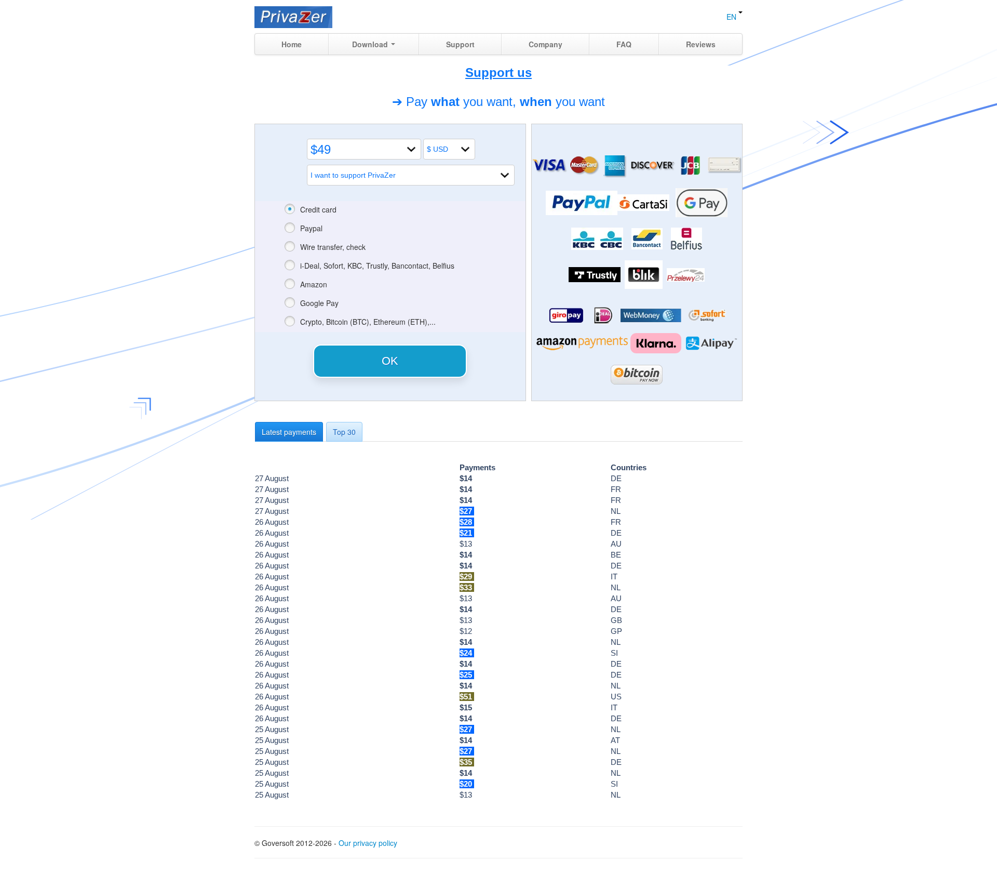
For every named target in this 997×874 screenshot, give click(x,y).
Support (460, 44)
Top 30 (344, 432)
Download (371, 44)
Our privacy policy (368, 843)
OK (390, 360)
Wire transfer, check (333, 247)
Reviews (701, 44)
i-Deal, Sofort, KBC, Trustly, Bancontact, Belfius (377, 265)
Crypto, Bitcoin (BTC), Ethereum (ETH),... (368, 321)
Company (545, 44)
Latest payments (289, 432)
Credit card (318, 209)
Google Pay (319, 303)
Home (291, 44)
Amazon (313, 284)
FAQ (623, 44)
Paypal (311, 228)
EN (732, 16)
